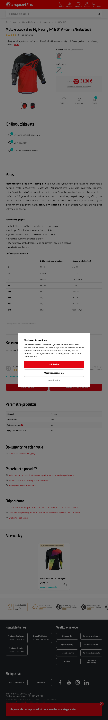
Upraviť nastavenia (54, 373)
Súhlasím (54, 364)
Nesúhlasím (54, 380)
